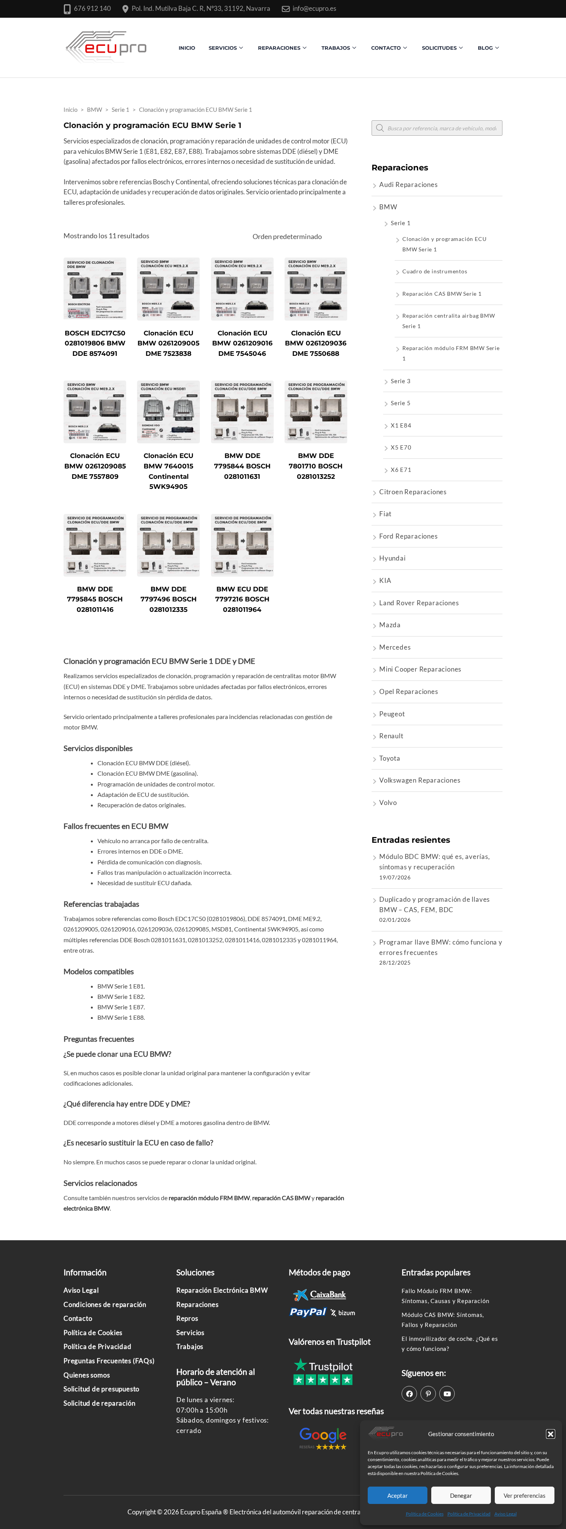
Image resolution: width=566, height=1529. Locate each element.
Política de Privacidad (469, 1514)
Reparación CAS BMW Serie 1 (442, 293)
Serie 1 (401, 222)
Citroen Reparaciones (413, 492)
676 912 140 (92, 8)
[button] (550, 1434)
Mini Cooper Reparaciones (420, 669)
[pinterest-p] (428, 1393)
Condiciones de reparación (105, 1304)
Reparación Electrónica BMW (222, 1290)
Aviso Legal (505, 1514)
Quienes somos (87, 1375)
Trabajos (336, 48)
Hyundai (392, 558)
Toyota (389, 758)
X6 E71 (401, 469)
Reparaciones (279, 48)
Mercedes (394, 647)
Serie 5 (401, 402)
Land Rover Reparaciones (419, 603)
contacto (386, 48)
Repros (187, 1318)
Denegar (461, 1495)
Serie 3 (401, 380)
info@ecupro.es (314, 8)
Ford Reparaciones (408, 536)
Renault (391, 736)
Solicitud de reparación (99, 1403)
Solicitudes (439, 48)
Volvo (388, 802)
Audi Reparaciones (408, 184)
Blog (485, 48)
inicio (187, 48)
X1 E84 (401, 425)
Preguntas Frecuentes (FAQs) (109, 1361)
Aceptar (397, 1495)
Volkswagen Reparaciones (419, 780)
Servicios (223, 48)
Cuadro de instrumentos (434, 271)
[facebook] (409, 1393)
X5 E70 (401, 447)
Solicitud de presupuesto (101, 1389)
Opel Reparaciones (408, 691)
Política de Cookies (425, 1514)
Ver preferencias (525, 1495)
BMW (388, 207)
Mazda (390, 625)
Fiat (385, 514)
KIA (385, 580)
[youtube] (447, 1393)
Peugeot (392, 714)
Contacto (78, 1318)
